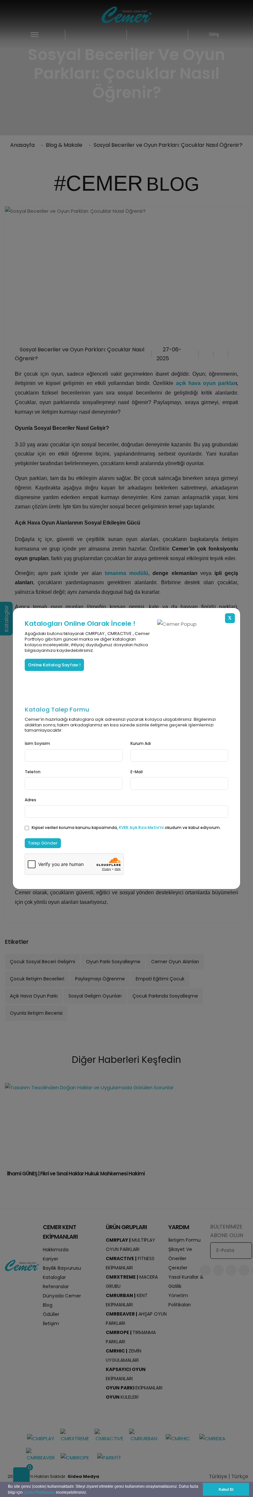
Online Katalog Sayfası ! (54, 665)
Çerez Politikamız (39, 1492)
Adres (30, 800)
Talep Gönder (43, 843)
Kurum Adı (140, 743)
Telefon (33, 772)
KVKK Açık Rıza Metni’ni (142, 827)
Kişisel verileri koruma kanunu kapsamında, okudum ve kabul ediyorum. (126, 827)
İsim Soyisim (37, 743)
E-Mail (136, 772)
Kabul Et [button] (226, 1489)
